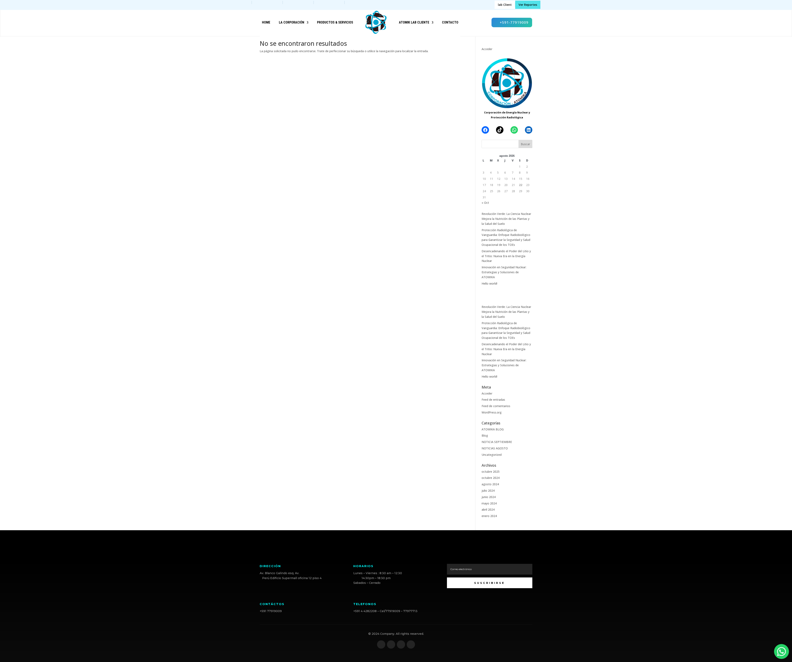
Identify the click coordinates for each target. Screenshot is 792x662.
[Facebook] (485, 130)
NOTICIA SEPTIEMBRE (497, 442)
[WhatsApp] (514, 130)
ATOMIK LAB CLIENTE (414, 22)
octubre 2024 (491, 478)
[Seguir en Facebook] (381, 644)
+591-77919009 (514, 22)
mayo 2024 (489, 503)
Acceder (487, 49)
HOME (266, 22)
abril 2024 (488, 509)
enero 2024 (489, 516)
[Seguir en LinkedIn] (401, 644)
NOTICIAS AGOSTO (495, 448)
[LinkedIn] (528, 130)
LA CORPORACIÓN (291, 22)
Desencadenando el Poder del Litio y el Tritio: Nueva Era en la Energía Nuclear (506, 256)
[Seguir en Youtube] (411, 644)
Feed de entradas (493, 400)
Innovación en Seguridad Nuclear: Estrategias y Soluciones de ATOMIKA (504, 272)
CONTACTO (450, 22)
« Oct (485, 203)
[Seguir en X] (391, 644)
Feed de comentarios (496, 406)
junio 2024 (489, 497)
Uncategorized (492, 455)
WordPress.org (492, 412)
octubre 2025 (491, 472)
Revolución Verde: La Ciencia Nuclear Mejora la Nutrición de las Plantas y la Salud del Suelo (506, 219)
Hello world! (489, 283)
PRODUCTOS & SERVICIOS (335, 22)
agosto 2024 (490, 484)
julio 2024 (488, 490)
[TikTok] (499, 130)
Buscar (525, 144)
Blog (485, 435)
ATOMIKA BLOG (493, 429)
